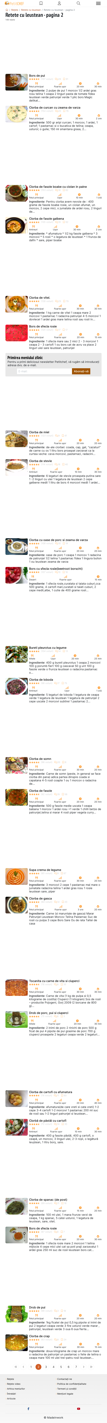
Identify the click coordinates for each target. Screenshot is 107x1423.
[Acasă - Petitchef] (6, 9)
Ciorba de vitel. (39, 297)
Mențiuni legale (65, 1393)
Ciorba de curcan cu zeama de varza (54, 107)
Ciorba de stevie (40, 461)
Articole (11, 1398)
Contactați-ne (64, 1379)
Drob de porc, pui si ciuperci (48, 1013)
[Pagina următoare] (84, 1367)
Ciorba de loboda (41, 679)
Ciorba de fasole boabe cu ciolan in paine (58, 186)
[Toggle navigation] (98, 3)
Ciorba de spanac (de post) (48, 1199)
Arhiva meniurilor (16, 1388)
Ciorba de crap (39, 1336)
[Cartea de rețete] (41, 3)
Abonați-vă (81, 371)
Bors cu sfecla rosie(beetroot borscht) (56, 568)
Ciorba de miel (39, 432)
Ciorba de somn (40, 759)
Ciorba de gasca (40, 898)
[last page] (91, 1367)
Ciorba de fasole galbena (46, 218)
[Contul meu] (59, 3)
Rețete (10, 1379)
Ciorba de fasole (40, 790)
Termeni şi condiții (66, 1388)
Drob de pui (37, 1307)
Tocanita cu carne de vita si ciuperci (54, 981)
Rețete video (13, 1384)
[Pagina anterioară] (23, 1367)
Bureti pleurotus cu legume (47, 647)
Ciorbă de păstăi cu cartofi (47, 1120)
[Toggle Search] (78, 3)
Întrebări (11, 1393)
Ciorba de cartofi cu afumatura (50, 1092)
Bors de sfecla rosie (43, 326)
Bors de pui (37, 75)
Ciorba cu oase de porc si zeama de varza (58, 540)
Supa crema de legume (45, 870)
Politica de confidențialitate (71, 1384)
